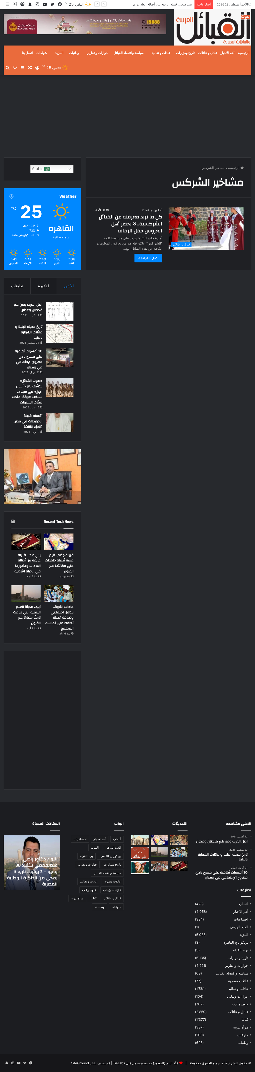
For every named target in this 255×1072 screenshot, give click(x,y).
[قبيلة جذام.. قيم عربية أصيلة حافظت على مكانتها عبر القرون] (58, 542)
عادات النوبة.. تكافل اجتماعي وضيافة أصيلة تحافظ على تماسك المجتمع (59, 618)
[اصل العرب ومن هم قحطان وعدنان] (59, 311)
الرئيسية (244, 53)
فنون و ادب (240, 1004)
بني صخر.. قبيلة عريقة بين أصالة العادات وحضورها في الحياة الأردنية (145, 4)
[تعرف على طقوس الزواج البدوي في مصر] (159, 866)
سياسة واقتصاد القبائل (129, 53)
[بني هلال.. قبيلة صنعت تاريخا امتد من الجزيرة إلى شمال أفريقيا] (179, 840)
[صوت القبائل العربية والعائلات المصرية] (212, 28)
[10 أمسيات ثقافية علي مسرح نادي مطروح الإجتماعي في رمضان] (59, 357)
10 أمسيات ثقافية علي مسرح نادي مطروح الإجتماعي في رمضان (28, 359)
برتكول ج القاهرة (236, 942)
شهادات (41, 53)
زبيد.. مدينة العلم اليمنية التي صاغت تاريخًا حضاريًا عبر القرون (27, 615)
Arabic (38, 169)
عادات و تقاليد (161, 53)
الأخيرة (43, 286)
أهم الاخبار (228, 53)
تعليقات (17, 286)
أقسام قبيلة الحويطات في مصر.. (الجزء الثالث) (27, 421)
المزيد (59, 53)
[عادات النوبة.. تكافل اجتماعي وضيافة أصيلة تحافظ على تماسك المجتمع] (58, 593)
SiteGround (80, 1063)
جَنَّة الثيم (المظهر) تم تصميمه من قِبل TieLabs (145, 1063)
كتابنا (245, 1020)
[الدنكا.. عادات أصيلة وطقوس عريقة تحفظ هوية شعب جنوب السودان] (140, 840)
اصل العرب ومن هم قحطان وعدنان (28, 307)
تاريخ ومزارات (185, 53)
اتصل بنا (27, 53)
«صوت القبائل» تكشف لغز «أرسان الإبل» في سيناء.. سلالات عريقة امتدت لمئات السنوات (27, 391)
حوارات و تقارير (97, 53)
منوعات (242, 1035)
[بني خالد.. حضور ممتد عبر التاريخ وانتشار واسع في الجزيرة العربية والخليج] (140, 853)
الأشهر (69, 286)
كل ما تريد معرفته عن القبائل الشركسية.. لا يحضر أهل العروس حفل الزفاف (130, 223)
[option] (32, 862)
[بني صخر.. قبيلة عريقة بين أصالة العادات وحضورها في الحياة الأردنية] (26, 542)
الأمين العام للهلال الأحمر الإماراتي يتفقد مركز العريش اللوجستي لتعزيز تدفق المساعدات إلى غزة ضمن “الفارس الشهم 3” (32, 871)
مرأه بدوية (240, 1027)
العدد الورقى (239, 927)
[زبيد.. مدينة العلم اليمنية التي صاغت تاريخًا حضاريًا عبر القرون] (26, 593)
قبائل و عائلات (207, 53)
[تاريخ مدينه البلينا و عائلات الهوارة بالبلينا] (59, 333)
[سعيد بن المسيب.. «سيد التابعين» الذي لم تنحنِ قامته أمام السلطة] (140, 867)
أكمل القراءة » (148, 258)
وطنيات (74, 53)
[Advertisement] (127, 115)
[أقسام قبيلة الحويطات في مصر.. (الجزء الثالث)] (59, 422)
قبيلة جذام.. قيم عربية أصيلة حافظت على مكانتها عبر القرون (59, 563)
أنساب (243, 904)
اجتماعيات (241, 919)
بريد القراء (240, 950)
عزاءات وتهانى (237, 996)
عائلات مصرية (238, 981)
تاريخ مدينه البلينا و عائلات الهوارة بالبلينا (28, 332)
